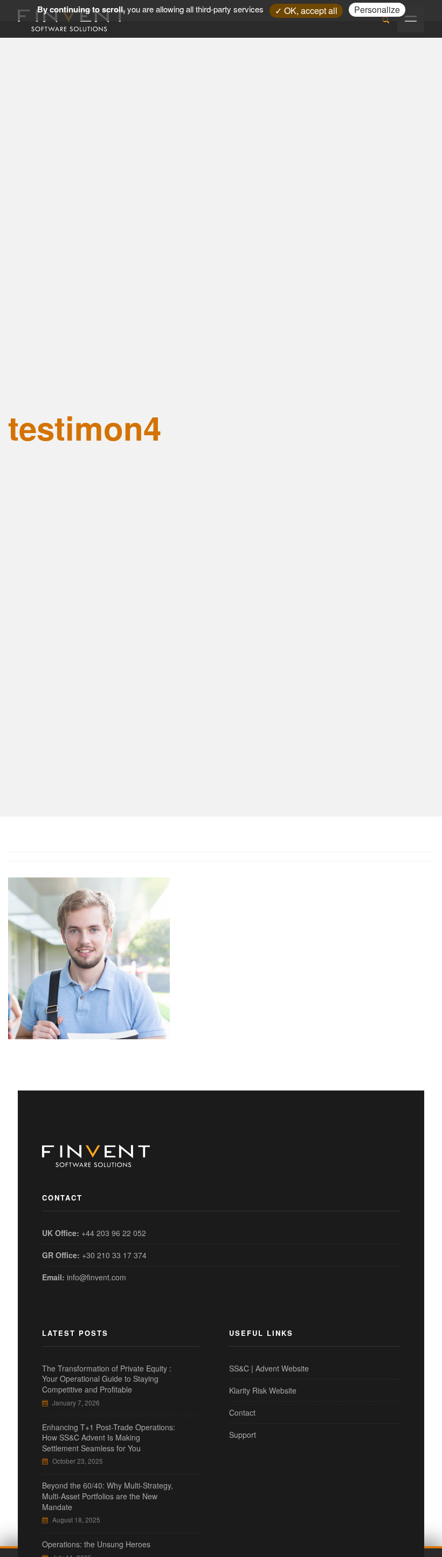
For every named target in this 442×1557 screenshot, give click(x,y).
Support (242, 1434)
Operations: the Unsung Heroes (96, 1544)
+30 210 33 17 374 (114, 1255)
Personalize (377, 9)
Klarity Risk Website (262, 1390)
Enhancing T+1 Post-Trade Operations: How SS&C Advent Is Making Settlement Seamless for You (108, 1437)
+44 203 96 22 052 (113, 1232)
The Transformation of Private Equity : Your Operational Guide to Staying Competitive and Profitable (106, 1379)
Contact (242, 1412)
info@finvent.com (96, 1277)
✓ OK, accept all (306, 10)
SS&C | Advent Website (269, 1368)
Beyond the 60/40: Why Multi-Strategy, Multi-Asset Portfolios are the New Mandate (107, 1496)
